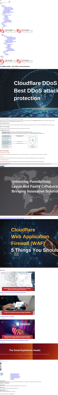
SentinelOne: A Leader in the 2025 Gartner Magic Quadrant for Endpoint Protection (13, 292)
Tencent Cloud (9, 48)
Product (5, 43)
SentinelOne (9, 45)
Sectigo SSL (9, 46)
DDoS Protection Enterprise (15, 377)
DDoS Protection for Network (11, 38)
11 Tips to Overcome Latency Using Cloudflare (7, 316)
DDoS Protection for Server (11, 39)
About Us (6, 53)
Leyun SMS (12, 379)
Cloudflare (12, 378)
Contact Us (7, 54)
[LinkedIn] (2, 166)
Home (3, 34)
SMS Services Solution (8, 42)
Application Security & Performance (10, 41)
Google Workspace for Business (10, 50)
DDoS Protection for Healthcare (15, 376)
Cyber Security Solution (8, 36)
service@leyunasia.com (3, 164)
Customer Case (6, 51)
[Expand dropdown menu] (4, 35)
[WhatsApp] (3, 166)
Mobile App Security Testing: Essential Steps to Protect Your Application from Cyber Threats (14, 340)
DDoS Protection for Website (11, 37)
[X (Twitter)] (1, 166)
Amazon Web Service (10, 49)
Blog (4, 52)
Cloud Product (7, 47)
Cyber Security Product (8, 44)
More (3, 35)
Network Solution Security (9, 40)
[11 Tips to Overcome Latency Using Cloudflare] (17, 314)
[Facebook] (0, 166)
